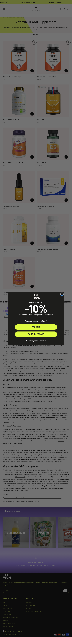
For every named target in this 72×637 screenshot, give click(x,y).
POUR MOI (36, 327)
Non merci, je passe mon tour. (36, 341)
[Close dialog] (62, 294)
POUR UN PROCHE (36, 334)
